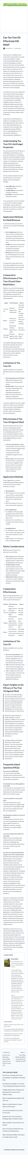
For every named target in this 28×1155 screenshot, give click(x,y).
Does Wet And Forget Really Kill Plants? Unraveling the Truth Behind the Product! (14, 1030)
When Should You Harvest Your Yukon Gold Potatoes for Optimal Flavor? (13, 1034)
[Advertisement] (14, 20)
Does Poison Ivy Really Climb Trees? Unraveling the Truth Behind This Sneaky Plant (14, 1078)
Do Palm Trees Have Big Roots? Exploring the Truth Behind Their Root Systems (13, 1040)
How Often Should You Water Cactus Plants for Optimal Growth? (20, 1057)
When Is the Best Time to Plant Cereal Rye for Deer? (13, 1025)
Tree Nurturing (17, 48)
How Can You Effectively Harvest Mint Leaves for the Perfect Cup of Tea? (7, 1059)
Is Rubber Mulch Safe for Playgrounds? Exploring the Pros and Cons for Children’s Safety (13, 1092)
